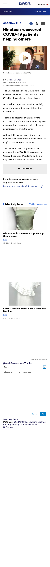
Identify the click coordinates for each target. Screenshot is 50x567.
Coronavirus (12, 23)
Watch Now (42, 4)
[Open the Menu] (4, 4)
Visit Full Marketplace (38, 204)
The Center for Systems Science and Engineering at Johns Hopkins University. (24, 425)
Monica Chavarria (15, 80)
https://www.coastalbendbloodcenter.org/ (23, 186)
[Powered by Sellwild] (43, 359)
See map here (10, 419)
